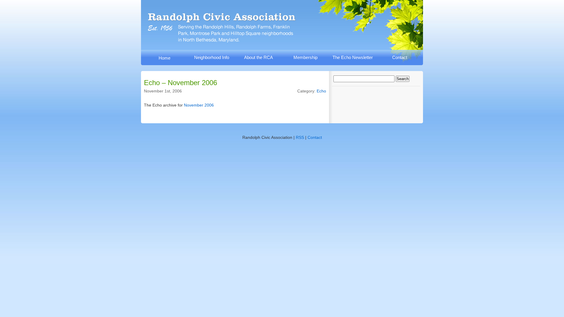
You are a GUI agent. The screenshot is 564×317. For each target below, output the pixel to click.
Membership (305, 57)
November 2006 (199, 105)
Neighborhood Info (211, 57)
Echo (321, 91)
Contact (399, 57)
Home (164, 57)
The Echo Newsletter (353, 57)
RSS (300, 137)
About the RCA (258, 57)
